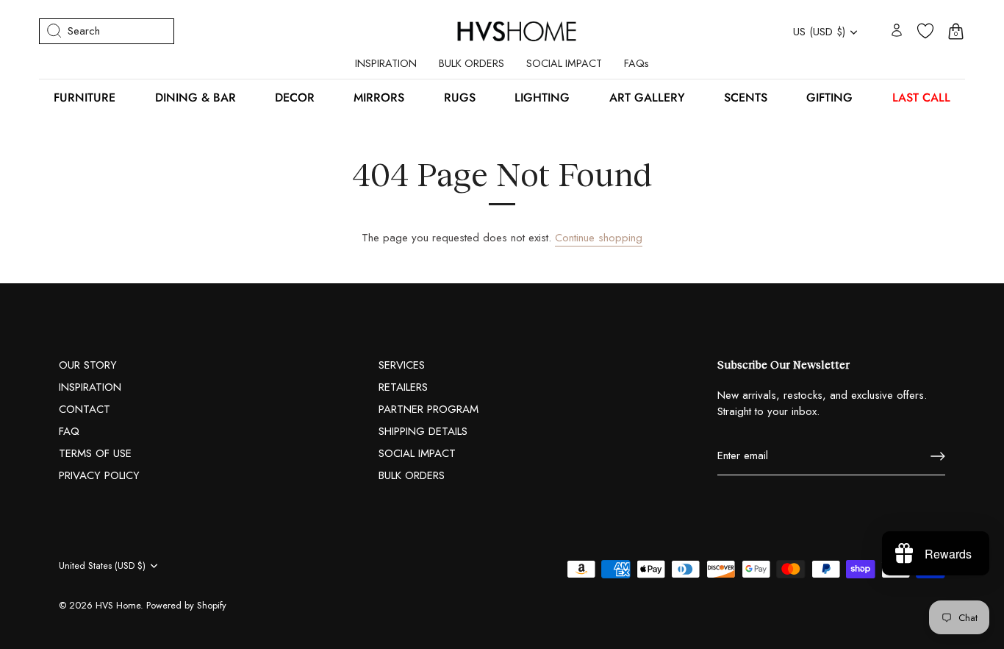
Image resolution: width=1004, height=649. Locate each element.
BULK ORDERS (471, 63)
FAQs (636, 63)
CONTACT (84, 409)
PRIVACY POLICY (99, 475)
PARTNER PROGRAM (428, 409)
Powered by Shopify (186, 605)
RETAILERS (403, 387)
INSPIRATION (386, 63)
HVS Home (118, 605)
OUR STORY (88, 365)
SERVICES (402, 365)
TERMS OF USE (95, 453)
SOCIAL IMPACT (564, 63)
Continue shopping (598, 238)
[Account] (896, 31)
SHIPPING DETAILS (423, 431)
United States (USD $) (102, 566)
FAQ (69, 431)
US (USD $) (819, 32)
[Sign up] (938, 456)
